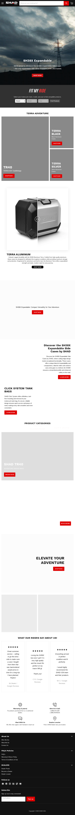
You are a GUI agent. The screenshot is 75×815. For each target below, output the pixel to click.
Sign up (30, 799)
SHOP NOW (37, 75)
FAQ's (3, 754)
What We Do (5, 742)
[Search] (66, 3)
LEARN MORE (64, 377)
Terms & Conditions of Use (9, 759)
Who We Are (5, 740)
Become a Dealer (6, 771)
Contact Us (4, 745)
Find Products (54, 101)
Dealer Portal (5, 768)
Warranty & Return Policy (9, 757)
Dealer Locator (6, 774)
